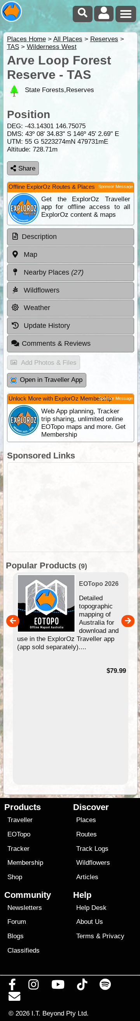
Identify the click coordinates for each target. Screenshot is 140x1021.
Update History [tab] (46, 325)
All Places (67, 39)
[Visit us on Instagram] (34, 986)
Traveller (20, 820)
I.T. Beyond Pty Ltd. (60, 1013)
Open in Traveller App (51, 379)
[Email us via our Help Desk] (14, 998)
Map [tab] (29, 254)
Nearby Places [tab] (53, 272)
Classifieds (23, 950)
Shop (14, 877)
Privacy (113, 936)
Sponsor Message (115, 186)
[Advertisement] (70, 507)
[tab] (70, 237)
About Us (89, 921)
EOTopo (18, 834)
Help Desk (91, 907)
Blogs (15, 936)
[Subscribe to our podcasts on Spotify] (105, 986)
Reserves (104, 39)
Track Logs (92, 848)
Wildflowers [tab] (41, 290)
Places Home (26, 39)
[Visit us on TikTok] (82, 986)
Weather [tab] (36, 308)
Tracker (18, 848)
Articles (87, 877)
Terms (85, 936)
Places (86, 820)
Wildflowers (93, 862)
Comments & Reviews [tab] (56, 343)
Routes (86, 834)
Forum (16, 921)
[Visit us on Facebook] (12, 986)
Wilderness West (52, 47)
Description (39, 236)
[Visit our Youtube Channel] (57, 986)
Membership (25, 862)
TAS (13, 47)
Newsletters (24, 907)
